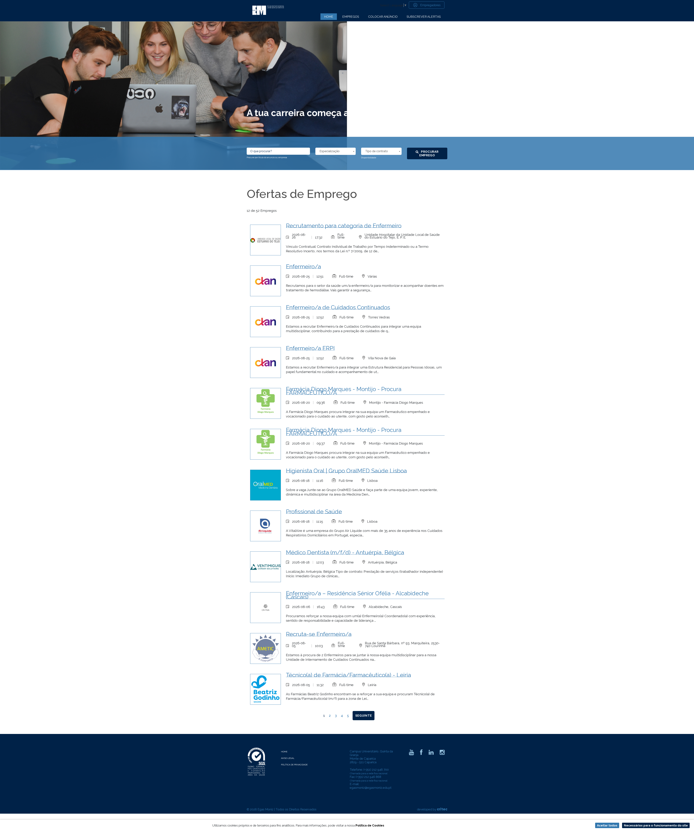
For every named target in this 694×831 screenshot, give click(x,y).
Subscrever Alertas (424, 16)
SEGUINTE (363, 715)
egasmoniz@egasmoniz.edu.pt (370, 787)
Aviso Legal (287, 758)
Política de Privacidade (294, 764)
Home (328, 16)
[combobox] (335, 151)
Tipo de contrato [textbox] (376, 151)
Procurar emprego (429, 153)
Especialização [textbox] (330, 151)
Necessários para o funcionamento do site (656, 825)
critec (442, 809)
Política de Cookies (369, 825)
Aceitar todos (607, 825)
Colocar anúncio (383, 16)
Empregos (350, 16)
